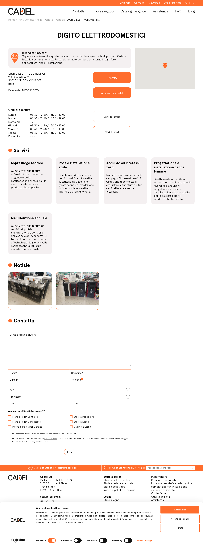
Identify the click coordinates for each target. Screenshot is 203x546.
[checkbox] (69, 420)
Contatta (112, 78)
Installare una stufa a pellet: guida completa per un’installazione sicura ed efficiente (171, 487)
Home (11, 19)
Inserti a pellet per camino (119, 490)
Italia (39, 19)
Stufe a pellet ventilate (117, 480)
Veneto (48, 19)
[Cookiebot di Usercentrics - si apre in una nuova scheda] (18, 541)
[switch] (78, 540)
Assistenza (157, 500)
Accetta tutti (180, 510)
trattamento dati (50, 439)
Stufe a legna (111, 500)
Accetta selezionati (180, 519)
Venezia (60, 19)
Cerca (187, 2)
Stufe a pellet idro (114, 486)
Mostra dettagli (144, 540)
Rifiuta (180, 528)
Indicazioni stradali (112, 93)
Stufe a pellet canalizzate (119, 483)
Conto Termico (160, 493)
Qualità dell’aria (160, 496)
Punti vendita (26, 19)
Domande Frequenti (163, 480)
